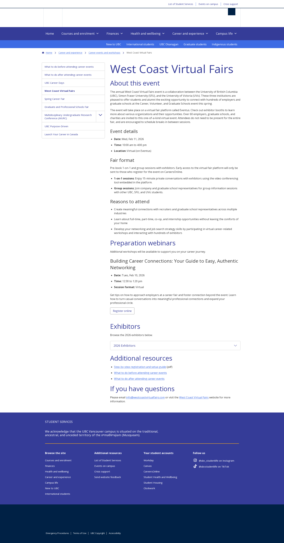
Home (50, 33)
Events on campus (208, 4)
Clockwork (149, 488)
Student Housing (153, 482)
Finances (112, 33)
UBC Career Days (54, 82)
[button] (100, 116)
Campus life (224, 33)
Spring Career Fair (55, 98)
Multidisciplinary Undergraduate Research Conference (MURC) (68, 116)
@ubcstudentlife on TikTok (214, 466)
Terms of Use (79, 533)
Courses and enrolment (78, 33)
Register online (122, 311)
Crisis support (231, 4)
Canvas (148, 465)
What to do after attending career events (68, 74)
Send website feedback (107, 477)
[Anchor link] (164, 84)
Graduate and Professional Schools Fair (67, 107)
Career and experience (188, 33)
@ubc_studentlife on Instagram (216, 460)
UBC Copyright (98, 533)
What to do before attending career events (69, 66)
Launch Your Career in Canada (61, 134)
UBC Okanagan (168, 44)
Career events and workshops (104, 52)
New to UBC (113, 44)
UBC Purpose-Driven (56, 126)
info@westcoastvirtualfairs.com (145, 397)
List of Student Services (180, 4)
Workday (149, 460)
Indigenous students (224, 44)
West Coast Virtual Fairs (60, 90)
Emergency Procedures (57, 533)
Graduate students (195, 44)
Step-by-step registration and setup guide (140, 367)
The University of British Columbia (52, 17)
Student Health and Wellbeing (160, 477)
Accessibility (115, 533)
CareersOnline (152, 471)
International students (140, 44)
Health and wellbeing (146, 33)
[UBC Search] (231, 11)
